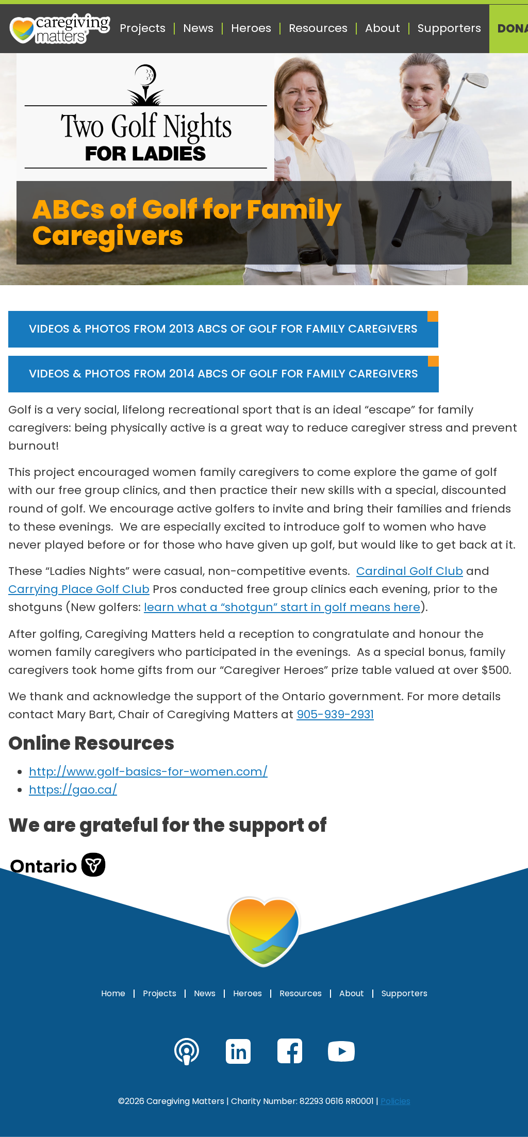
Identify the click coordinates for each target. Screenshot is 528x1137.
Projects (143, 28)
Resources (318, 28)
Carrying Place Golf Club (79, 589)
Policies (395, 1101)
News (198, 28)
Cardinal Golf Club (409, 571)
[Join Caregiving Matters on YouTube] (341, 1051)
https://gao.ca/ (73, 790)
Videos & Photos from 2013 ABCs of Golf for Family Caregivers (223, 329)
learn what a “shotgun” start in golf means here (282, 607)
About (382, 28)
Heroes (251, 28)
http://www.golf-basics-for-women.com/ (148, 772)
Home (113, 994)
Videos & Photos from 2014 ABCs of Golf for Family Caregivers (223, 374)
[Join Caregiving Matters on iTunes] (186, 1051)
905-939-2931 (335, 714)
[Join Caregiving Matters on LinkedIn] (238, 1051)
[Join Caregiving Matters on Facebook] (289, 1051)
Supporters (449, 28)
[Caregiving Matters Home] (59, 28)
